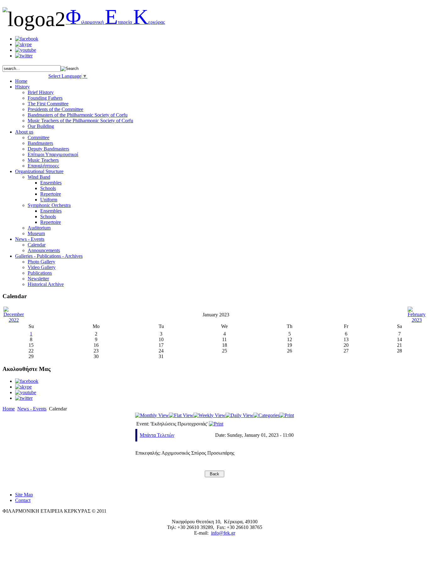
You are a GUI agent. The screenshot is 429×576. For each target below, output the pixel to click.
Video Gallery (42, 267)
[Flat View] (181, 415)
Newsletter (38, 278)
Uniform (48, 199)
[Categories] (266, 415)
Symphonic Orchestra (49, 205)
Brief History (41, 92)
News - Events (31, 408)
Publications (40, 273)
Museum (36, 233)
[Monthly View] (152, 415)
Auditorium (39, 227)
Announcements (44, 250)
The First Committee (48, 103)
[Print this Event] (216, 423)
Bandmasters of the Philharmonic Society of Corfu (78, 115)
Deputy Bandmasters (48, 148)
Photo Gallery (41, 261)
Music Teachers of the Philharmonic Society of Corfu (80, 120)
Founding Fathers (45, 98)
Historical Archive (46, 284)
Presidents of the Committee (55, 109)
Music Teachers (43, 160)
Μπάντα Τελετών (157, 435)
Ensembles (51, 182)
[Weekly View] (209, 415)
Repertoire (50, 194)
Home (9, 408)
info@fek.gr (223, 533)
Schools (48, 188)
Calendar (37, 244)
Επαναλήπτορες (43, 165)
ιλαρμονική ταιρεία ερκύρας (115, 22)
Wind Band (39, 177)
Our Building (41, 126)
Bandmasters (40, 143)
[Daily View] (239, 415)
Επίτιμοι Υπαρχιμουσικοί (53, 154)
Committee (38, 137)
